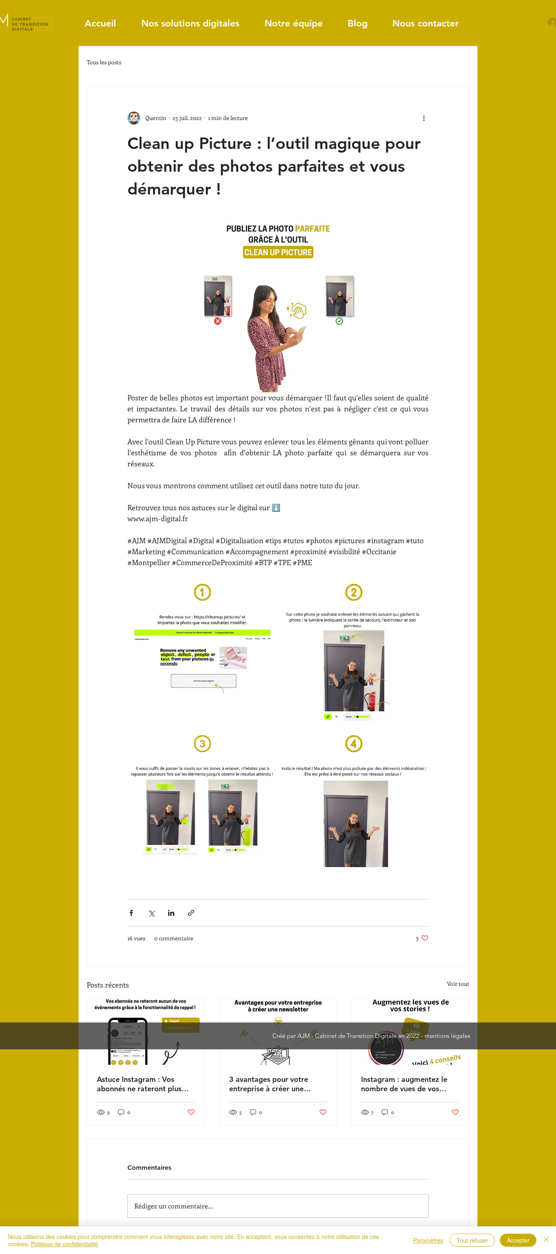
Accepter (518, 1240)
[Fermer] (546, 1240)
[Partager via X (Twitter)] (151, 913)
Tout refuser (472, 1240)
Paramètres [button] (428, 1240)
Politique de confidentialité (64, 1244)
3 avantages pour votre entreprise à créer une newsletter (268, 1084)
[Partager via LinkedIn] (171, 913)
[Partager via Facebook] (131, 913)
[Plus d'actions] (424, 118)
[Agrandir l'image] (202, 654)
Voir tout (458, 983)
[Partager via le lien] (191, 913)
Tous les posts (104, 62)
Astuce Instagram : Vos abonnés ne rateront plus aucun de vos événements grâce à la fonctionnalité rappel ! (140, 1084)
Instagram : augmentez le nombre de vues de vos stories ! (404, 1084)
